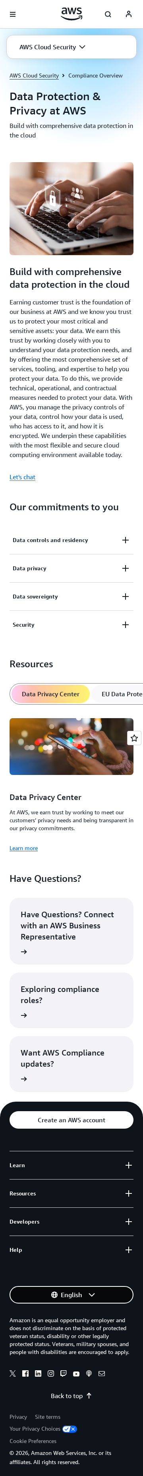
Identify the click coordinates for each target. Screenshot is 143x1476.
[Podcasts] (89, 1374)
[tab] (51, 694)
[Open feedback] (134, 738)
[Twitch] (63, 1374)
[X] (13, 1374)
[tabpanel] (71, 783)
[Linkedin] (38, 1374)
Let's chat (22, 477)
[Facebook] (25, 1374)
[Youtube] (76, 1374)
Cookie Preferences (33, 1440)
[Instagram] (51, 1374)
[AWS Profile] (129, 14)
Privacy (18, 1416)
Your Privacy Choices (35, 1428)
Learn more (24, 848)
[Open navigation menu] (12, 14)
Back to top (67, 1396)
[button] (52, 47)
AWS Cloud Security (34, 75)
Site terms (47, 1416)
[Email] (102, 1374)
